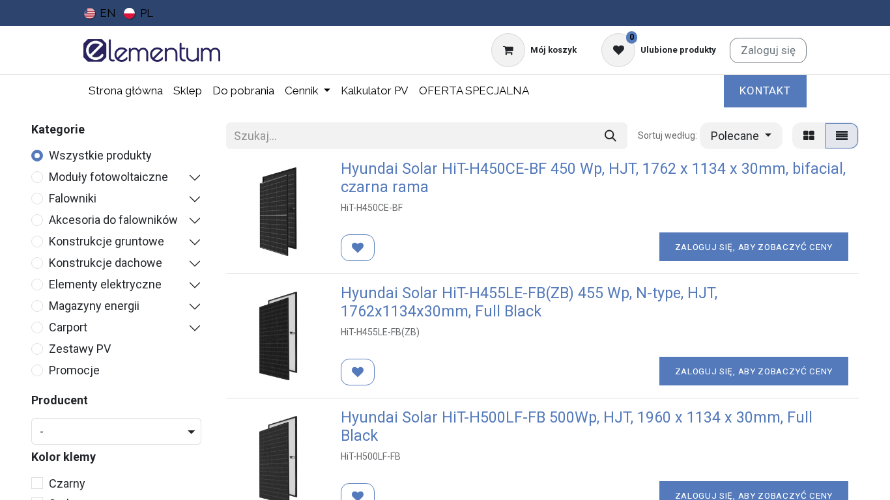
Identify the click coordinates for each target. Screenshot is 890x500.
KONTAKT (765, 90)
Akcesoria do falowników (113, 220)
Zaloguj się (768, 50)
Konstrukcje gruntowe (106, 241)
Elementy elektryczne (105, 284)
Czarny (67, 483)
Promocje (74, 370)
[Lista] (842, 135)
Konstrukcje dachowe (105, 263)
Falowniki (72, 198)
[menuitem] (100, 13)
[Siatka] (808, 135)
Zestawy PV (80, 348)
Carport (68, 327)
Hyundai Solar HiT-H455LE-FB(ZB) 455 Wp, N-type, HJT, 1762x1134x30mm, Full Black (529, 302)
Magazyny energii (94, 305)
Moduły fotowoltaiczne (108, 177)
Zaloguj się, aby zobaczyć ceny (754, 247)
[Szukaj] (610, 135)
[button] (741, 135)
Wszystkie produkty (100, 155)
